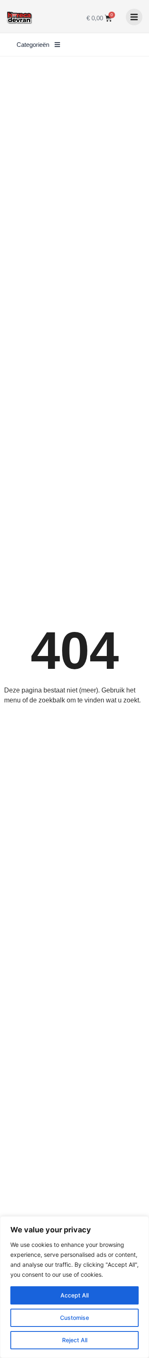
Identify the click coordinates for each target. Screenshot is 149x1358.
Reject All (74, 1339)
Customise (74, 1317)
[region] (74, 1287)
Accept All (74, 1295)
